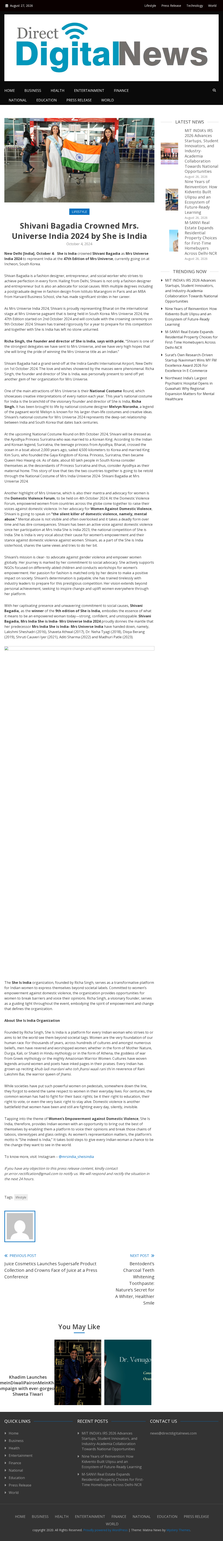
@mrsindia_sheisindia (76, 1156)
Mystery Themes (178, 1530)
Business (32, 90)
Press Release (171, 5)
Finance (121, 90)
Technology (194, 5)
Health (57, 90)
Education (46, 100)
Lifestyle (150, 5)
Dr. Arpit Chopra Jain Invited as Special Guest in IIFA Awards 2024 (78, 1385)
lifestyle (21, 1197)
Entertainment (89, 90)
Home (9, 90)
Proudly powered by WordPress (105, 1530)
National (18, 100)
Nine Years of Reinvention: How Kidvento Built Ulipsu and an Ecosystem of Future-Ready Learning (201, 197)
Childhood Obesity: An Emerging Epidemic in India (128, 1385)
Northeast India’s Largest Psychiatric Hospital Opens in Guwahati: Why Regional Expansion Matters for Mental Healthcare (189, 388)
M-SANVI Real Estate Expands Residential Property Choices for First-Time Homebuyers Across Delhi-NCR (201, 238)
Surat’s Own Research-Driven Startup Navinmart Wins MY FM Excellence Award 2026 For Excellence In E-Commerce (191, 363)
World (212, 5)
